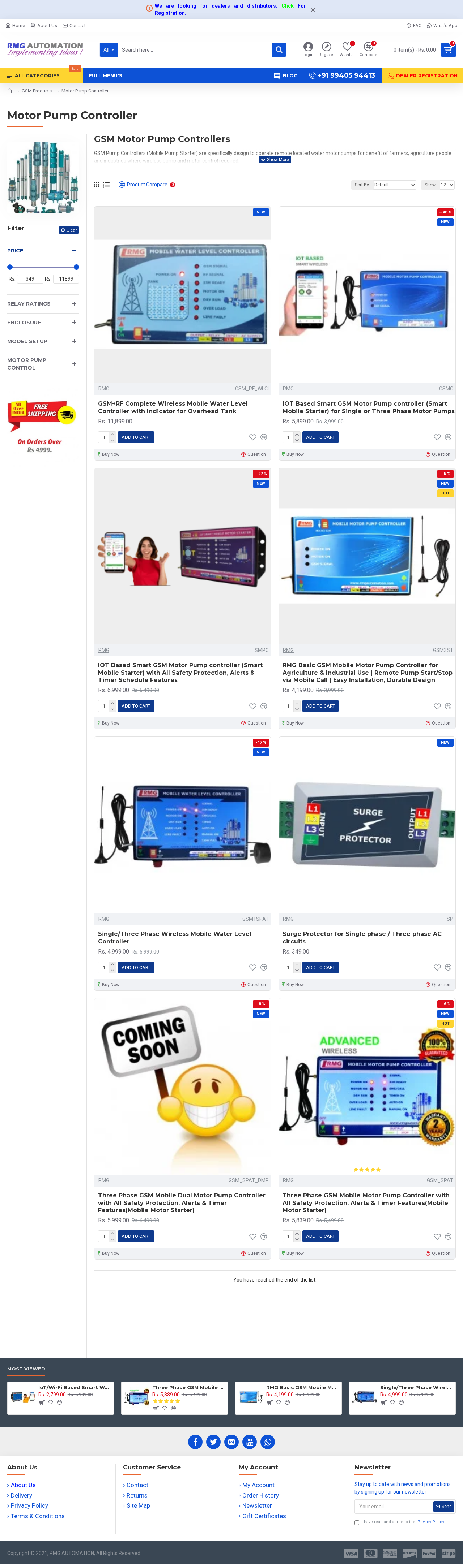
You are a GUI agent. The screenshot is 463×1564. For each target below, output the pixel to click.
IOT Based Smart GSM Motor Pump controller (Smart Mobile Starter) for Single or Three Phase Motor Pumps (369, 407)
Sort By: (362, 184)
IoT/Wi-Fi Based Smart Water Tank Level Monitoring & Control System (74, 1387)
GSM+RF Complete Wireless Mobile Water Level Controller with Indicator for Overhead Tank (173, 407)
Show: (431, 184)
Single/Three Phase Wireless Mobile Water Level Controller (174, 937)
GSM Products (37, 91)
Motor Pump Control (26, 364)
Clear (71, 230)
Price (15, 250)
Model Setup (27, 341)
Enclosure (24, 322)
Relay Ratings (29, 304)
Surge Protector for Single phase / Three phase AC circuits (362, 937)
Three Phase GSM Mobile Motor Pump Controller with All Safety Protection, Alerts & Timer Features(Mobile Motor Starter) (366, 1203)
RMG (103, 389)
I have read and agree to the (403, 1522)
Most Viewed (26, 1368)
